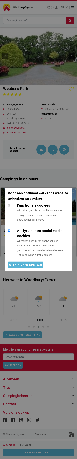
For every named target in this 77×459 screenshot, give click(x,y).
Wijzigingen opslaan (25, 265)
